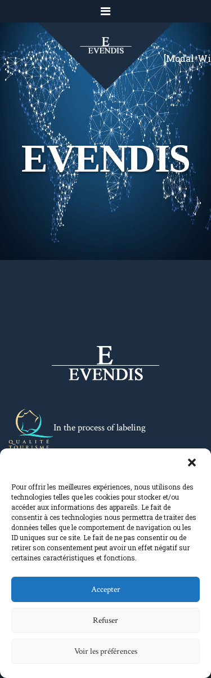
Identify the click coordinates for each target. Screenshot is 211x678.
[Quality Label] (30, 428)
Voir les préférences (105, 651)
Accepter (105, 589)
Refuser (105, 620)
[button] (193, 463)
